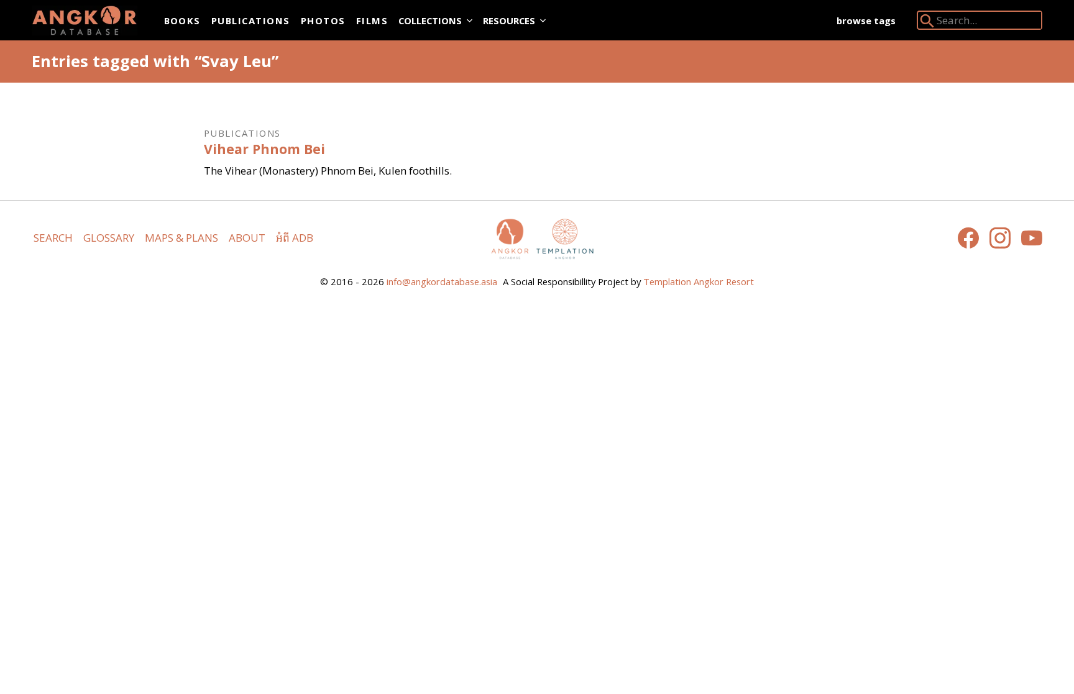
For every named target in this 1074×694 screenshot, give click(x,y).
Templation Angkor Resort (698, 281)
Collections (430, 20)
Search (53, 238)
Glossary (108, 238)
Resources (509, 20)
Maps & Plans (181, 238)
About (247, 238)
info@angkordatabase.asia (442, 281)
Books (182, 20)
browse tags (866, 20)
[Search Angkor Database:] (927, 23)
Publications (250, 20)
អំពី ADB (294, 238)
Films (372, 20)
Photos (323, 20)
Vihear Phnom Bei (264, 149)
